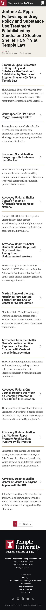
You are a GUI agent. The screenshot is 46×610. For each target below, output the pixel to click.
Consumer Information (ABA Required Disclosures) (25, 582)
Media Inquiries (25, 589)
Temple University (25, 586)
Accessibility (25, 574)
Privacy (25, 577)
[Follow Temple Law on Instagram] (33, 598)
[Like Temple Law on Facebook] (23, 598)
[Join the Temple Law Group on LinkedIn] (18, 598)
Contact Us (25, 592)
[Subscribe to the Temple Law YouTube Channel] (27, 598)
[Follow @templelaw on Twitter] (13, 598)
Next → (27, 523)
